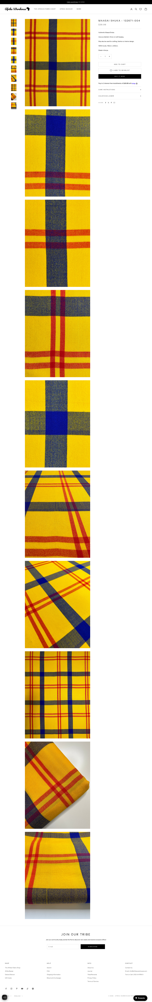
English (17, 996)
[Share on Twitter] (108, 102)
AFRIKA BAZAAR (66, 9)
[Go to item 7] (14, 78)
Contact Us (128, 968)
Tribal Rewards (92, 974)
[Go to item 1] (14, 23)
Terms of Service (93, 981)
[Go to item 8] (14, 87)
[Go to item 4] (14, 50)
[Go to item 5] (14, 60)
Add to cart (120, 64)
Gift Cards (8, 978)
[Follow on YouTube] (22, 989)
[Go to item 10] (14, 106)
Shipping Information (53, 974)
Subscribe (93, 946)
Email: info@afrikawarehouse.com (136, 971)
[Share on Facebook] (105, 102)
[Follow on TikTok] (27, 989)
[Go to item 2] (14, 32)
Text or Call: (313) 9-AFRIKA (134, 974)
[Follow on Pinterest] (17, 989)
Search (49, 968)
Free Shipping (72, 2)
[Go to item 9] (14, 97)
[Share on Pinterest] (111, 102)
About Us (90, 968)
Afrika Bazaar (9, 971)
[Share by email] (114, 102)
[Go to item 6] (14, 69)
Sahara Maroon (10, 974)
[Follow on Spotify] (33, 989)
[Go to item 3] (14, 41)
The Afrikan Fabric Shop (12, 968)
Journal (89, 971)
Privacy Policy (91, 978)
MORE (79, 9)
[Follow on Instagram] (11, 989)
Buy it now (120, 76)
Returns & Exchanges (54, 978)
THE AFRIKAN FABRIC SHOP (45, 9)
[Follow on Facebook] (6, 989)
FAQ (48, 971)
